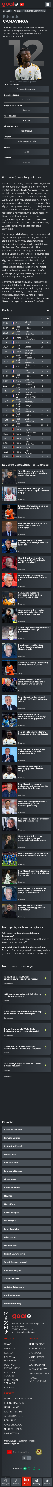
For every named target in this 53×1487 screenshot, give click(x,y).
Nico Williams (13, 1429)
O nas (7, 1344)
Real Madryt (26, 131)
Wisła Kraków (38, 1369)
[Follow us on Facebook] (6, 1318)
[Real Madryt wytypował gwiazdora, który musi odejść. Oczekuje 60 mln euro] (9, 789)
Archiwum (11, 1387)
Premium (47, 1484)
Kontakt (9, 1353)
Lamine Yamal (12, 1433)
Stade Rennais (29, 190)
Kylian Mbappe (13, 1411)
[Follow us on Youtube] (6, 1313)
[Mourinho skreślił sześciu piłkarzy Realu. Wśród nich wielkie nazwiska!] (9, 563)
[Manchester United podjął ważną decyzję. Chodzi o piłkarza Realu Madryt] (9, 615)
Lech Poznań (37, 1365)
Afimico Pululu (14, 1416)
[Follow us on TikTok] (6, 1332)
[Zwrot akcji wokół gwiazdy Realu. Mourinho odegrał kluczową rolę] (9, 650)
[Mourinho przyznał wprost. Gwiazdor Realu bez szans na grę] (9, 580)
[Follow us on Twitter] (6, 1323)
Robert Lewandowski (18, 1398)
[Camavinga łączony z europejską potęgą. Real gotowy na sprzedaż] (9, 598)
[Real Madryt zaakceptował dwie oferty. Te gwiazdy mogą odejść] (9, 702)
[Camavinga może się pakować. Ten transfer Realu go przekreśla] (9, 633)
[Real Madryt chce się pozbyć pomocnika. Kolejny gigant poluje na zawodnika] (9, 893)
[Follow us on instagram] (6, 1327)
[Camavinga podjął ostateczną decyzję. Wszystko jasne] (9, 667)
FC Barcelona (37, 1348)
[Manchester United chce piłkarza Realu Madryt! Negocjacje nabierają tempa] (9, 841)
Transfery (16, 1484)
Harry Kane (11, 1407)
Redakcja (10, 1348)
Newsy (26, 1484)
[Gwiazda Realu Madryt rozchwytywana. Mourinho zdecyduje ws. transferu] (9, 685)
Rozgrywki (6, 1484)
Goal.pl (6, 11)
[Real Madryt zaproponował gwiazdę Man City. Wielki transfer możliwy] (9, 754)
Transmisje (37, 1484)
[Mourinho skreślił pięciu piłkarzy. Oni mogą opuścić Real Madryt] (9, 911)
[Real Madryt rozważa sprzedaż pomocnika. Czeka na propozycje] (9, 528)
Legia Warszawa (39, 1373)
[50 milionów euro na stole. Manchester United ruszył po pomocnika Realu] (9, 476)
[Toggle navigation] (48, 4)
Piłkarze (17, 11)
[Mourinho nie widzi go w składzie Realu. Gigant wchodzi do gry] (9, 494)
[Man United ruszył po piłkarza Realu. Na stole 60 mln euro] (9, 859)
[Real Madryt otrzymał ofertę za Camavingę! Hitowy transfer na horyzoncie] (9, 876)
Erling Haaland (14, 1403)
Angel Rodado (13, 1424)
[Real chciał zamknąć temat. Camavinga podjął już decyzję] (9, 737)
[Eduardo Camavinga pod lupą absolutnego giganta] (9, 511)
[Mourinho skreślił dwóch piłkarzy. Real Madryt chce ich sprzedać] (9, 546)
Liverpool (35, 1353)
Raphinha (10, 1420)
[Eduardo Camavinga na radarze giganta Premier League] (9, 772)
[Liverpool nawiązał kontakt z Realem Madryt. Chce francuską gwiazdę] (9, 806)
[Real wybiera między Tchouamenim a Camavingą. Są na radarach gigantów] (9, 719)
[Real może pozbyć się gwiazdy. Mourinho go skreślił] (9, 824)
